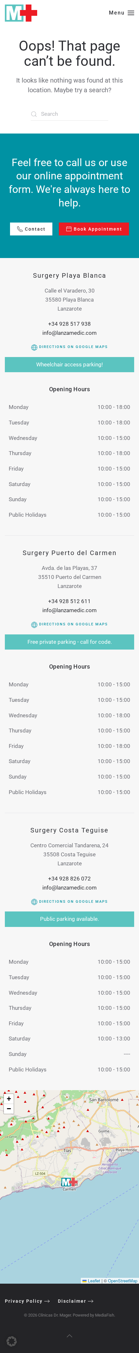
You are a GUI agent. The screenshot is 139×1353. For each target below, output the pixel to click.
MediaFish (104, 1315)
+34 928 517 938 (69, 324)
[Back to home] (21, 13)
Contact (35, 229)
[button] (121, 13)
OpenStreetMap (122, 1281)
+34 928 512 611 (69, 601)
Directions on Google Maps (72, 347)
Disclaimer (72, 1301)
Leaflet (93, 1281)
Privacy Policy (24, 1301)
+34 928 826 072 (69, 878)
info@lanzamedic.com (69, 333)
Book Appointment (98, 229)
